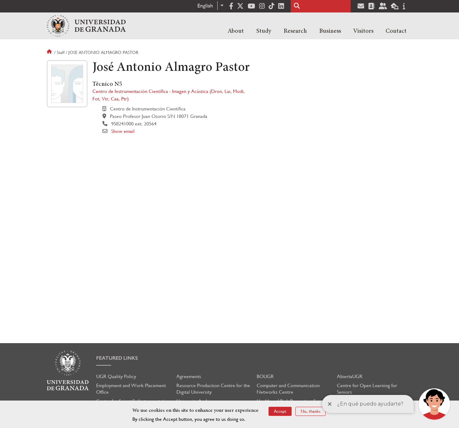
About (236, 31)
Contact (396, 31)
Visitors (363, 31)
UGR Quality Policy (116, 376)
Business (330, 31)
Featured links (117, 358)
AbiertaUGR (350, 376)
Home (50, 52)
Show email (123, 131)
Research (295, 31)
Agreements (188, 376)
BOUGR (265, 376)
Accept (280, 411)
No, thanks (310, 411)
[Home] (86, 26)
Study (263, 31)
